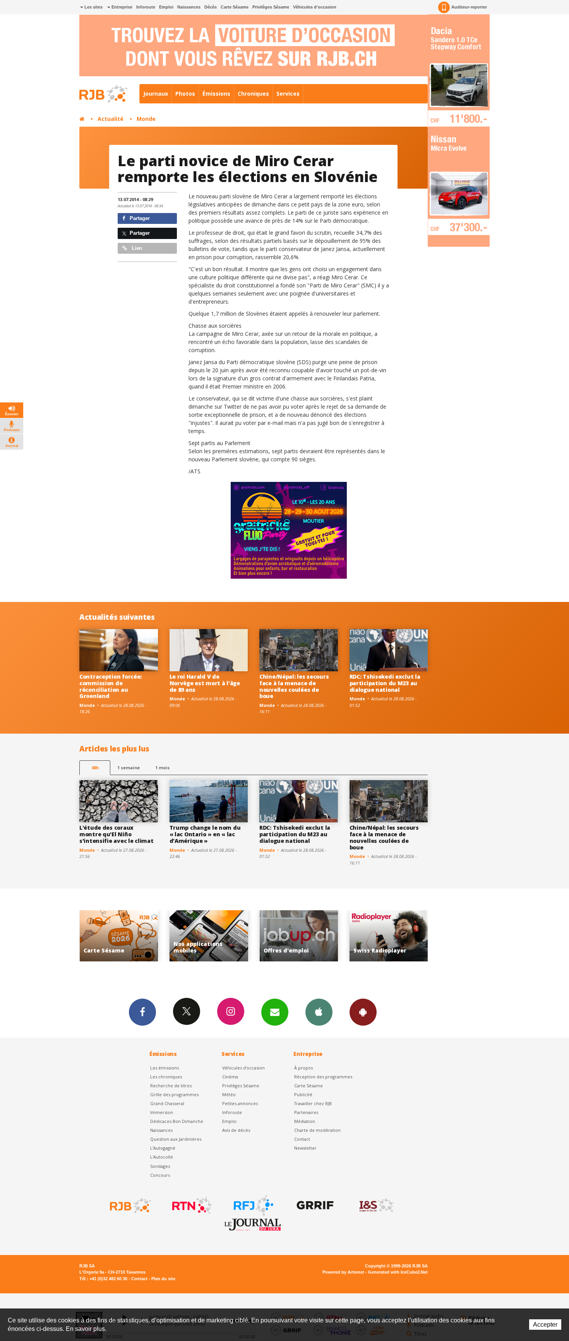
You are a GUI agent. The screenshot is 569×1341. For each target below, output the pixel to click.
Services (288, 93)
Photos (185, 93)
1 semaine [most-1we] (128, 767)
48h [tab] (95, 767)
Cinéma (230, 1076)
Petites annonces (240, 1103)
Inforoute (145, 7)
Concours (160, 1175)
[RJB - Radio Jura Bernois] (129, 1205)
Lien (136, 248)
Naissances (189, 7)
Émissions (216, 93)
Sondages (160, 1166)
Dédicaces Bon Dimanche (176, 1121)
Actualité (110, 118)
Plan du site (163, 1278)
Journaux (155, 93)
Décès (210, 7)
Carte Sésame (235, 7)
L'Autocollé (161, 1156)
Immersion (161, 1112)
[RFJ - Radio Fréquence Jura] (253, 1205)
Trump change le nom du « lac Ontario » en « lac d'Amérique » (205, 834)
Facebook (142, 1012)
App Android (363, 1012)
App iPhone (318, 1012)
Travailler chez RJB (313, 1103)
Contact (302, 1139)
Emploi (166, 7)
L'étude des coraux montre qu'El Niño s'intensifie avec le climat (116, 834)
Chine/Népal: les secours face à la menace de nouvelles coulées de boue (294, 686)
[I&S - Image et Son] (376, 1205)
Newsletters (274, 1012)
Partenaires (306, 1112)
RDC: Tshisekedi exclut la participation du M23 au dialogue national (385, 683)
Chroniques (253, 93)
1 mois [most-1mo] (162, 767)
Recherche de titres (171, 1085)
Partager (139, 218)
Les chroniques (166, 1076)
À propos (303, 1067)
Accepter (545, 1324)
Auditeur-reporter (469, 7)
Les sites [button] (93, 7)
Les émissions (164, 1067)
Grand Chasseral (167, 1103)
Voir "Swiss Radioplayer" (300, 936)
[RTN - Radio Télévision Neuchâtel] (191, 1205)
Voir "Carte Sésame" (390, 936)
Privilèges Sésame (270, 7)
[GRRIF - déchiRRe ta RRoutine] (314, 1205)
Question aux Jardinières (175, 1139)
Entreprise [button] (121, 7)
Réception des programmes (323, 1076)
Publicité (303, 1094)
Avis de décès (236, 1130)
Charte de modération (317, 1130)
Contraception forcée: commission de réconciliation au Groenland (110, 686)
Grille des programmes (174, 1094)
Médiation (304, 1121)
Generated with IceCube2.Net (398, 1272)
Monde (146, 118)
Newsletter (305, 1147)
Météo (229, 1094)
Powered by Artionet (343, 1272)
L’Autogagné (162, 1147)
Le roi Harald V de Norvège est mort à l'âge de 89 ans (205, 683)
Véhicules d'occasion (314, 7)
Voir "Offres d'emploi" (210, 936)
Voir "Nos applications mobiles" (120, 936)
